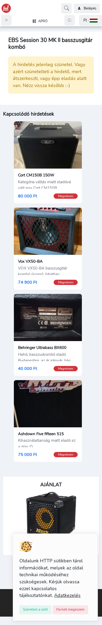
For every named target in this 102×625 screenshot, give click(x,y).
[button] (90, 20)
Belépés (90, 8)
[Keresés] (66, 8)
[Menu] (6, 20)
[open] (4, 592)
